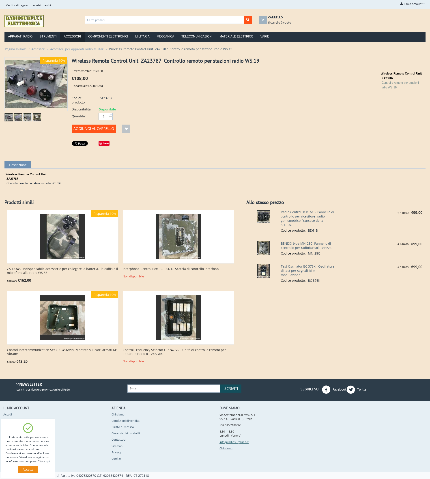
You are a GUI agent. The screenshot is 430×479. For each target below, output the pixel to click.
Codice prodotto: (79, 100)
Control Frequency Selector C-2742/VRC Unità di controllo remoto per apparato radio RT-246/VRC (174, 352)
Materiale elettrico (236, 36)
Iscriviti (231, 388)
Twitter (362, 389)
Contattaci (118, 439)
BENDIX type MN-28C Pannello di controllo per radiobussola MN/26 (306, 245)
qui (48, 461)
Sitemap (117, 446)
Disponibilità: (82, 109)
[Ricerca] (248, 20)
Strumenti (48, 36)
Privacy (116, 452)
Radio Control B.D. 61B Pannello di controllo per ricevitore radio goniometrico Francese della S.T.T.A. (307, 218)
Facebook (339, 389)
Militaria (142, 36)
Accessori (72, 36)
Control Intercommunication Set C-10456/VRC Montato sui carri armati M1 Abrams (62, 352)
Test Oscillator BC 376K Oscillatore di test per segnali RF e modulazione (307, 270)
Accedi (7, 414)
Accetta (28, 469)
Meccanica (165, 36)
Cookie (116, 459)
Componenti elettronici (108, 36)
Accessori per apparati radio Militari (77, 49)
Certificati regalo (17, 5)
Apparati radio (20, 36)
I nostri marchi (41, 5)
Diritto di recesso (123, 427)
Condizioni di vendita (126, 421)
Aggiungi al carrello (93, 128)
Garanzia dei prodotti (126, 433)
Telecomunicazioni (196, 36)
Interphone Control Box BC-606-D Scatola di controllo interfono (171, 269)
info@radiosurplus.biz (234, 442)
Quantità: (79, 116)
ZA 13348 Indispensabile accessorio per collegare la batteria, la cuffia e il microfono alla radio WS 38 (62, 271)
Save (106, 143)
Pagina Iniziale (16, 49)
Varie (264, 36)
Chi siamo (118, 414)
